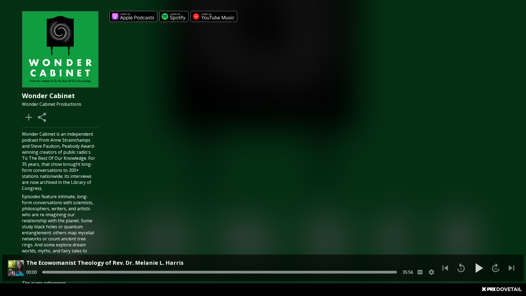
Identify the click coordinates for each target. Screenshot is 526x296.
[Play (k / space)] (478, 268)
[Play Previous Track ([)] (445, 268)
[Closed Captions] (420, 272)
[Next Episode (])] (511, 268)
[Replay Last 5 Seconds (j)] (461, 268)
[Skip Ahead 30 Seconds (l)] (495, 268)
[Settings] (431, 272)
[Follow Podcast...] (29, 117)
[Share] (42, 117)
